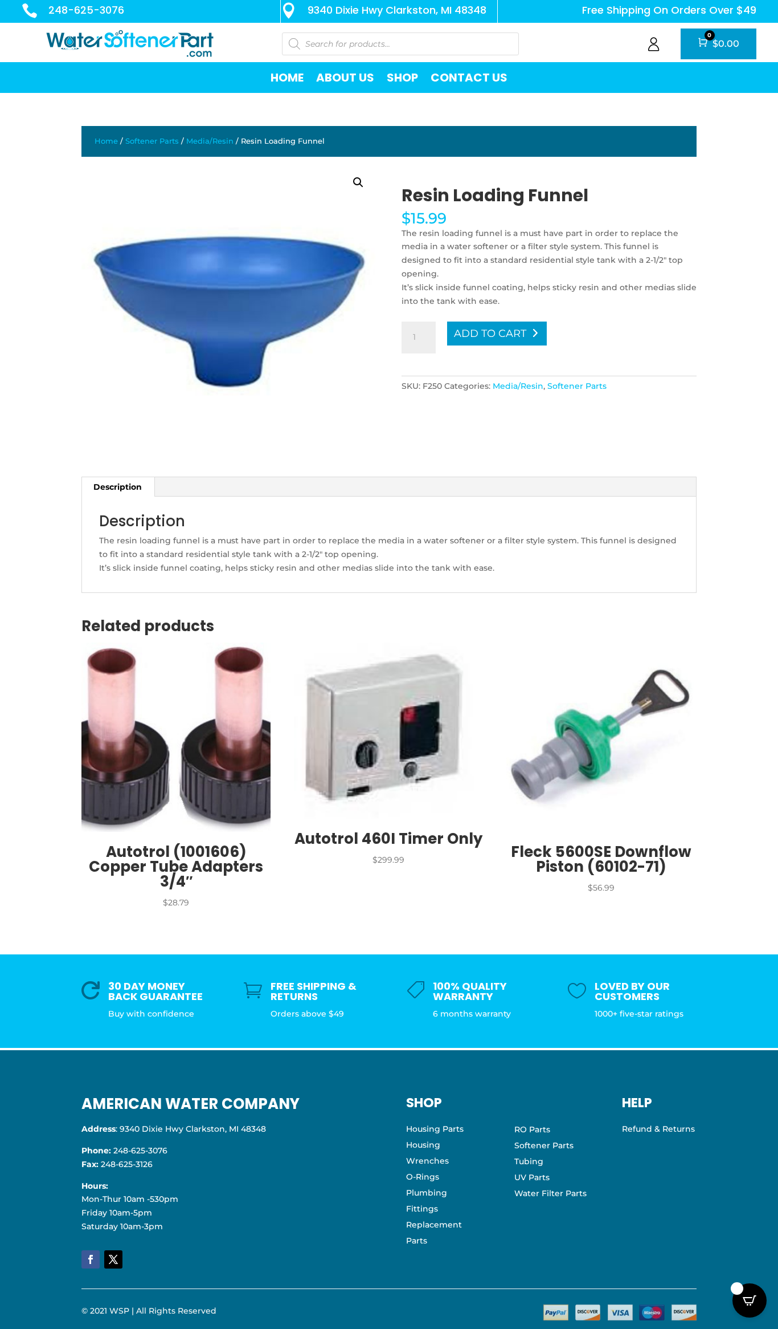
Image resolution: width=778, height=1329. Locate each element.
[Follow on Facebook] (90, 1259)
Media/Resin (210, 141)
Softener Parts (152, 141)
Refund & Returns (658, 1129)
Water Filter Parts (550, 1193)
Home (287, 78)
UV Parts (532, 1177)
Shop (402, 78)
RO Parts (532, 1129)
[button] (358, 182)
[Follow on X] (113, 1259)
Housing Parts (435, 1129)
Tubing (528, 1161)
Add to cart (490, 333)
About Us (345, 78)
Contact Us (469, 78)
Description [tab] (117, 487)
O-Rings (422, 1177)
